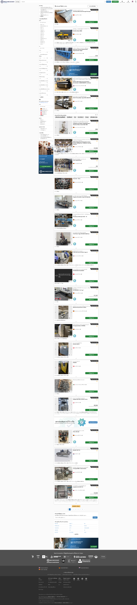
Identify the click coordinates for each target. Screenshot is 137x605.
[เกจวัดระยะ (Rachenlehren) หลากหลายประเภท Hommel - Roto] (63, 183)
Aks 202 (56, 523)
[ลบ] (105, 2)
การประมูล (43, 130)
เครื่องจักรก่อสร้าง (44, 15)
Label (70, 525)
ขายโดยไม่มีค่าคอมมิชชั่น (46, 166)
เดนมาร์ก (44, 114)
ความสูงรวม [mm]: (42, 72)
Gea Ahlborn (80, 117)
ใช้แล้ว (42, 122)
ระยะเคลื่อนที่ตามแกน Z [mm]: (44, 89)
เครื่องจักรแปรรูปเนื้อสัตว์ (60, 117)
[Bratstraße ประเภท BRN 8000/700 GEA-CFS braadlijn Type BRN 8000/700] (63, 102)
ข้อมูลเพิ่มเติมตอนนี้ (93, 422)
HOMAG (43, 31)
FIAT (42, 27)
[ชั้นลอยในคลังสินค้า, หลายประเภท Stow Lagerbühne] (63, 165)
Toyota (42, 30)
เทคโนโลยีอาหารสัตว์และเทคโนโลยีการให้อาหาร (81, 574)
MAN (42, 39)
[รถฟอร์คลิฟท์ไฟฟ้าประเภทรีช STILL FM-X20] (63, 436)
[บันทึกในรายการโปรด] (97, 11)
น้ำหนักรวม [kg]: (42, 76)
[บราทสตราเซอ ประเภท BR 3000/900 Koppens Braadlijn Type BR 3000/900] (63, 202)
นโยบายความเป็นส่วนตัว (58, 602)
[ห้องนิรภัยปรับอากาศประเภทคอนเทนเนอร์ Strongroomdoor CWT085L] (63, 330)
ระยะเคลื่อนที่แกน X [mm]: (43, 80)
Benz (42, 24)
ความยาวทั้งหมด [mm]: (43, 64)
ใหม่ (41, 119)
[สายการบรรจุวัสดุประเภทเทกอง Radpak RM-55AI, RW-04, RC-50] (63, 404)
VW (42, 44)
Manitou (43, 42)
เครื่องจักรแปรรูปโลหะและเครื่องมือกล (46, 13)
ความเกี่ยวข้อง (93, 6)
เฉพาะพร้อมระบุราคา (43, 54)
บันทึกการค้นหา (76, 506)
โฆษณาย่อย (44, 128)
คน (84, 523)
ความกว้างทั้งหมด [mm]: (43, 68)
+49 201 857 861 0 (64, 568)
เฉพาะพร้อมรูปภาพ (45, 134)
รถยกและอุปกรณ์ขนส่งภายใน (46, 7)
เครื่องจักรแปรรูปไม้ (45, 11)
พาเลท (85, 525)
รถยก (85, 532)
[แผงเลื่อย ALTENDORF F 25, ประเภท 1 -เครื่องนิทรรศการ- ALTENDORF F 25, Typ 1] (63, 294)
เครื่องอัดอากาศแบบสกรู (95, 117)
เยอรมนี (44, 108)
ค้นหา (109, 1)
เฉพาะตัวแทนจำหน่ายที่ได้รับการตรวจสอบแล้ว (46, 138)
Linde (42, 32)
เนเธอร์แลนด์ (45, 110)
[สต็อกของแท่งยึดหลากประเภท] (63, 385)
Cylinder (56, 530)
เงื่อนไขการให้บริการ (66, 602)
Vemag (86, 117)
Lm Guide (71, 532)
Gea (75, 117)
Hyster (42, 34)
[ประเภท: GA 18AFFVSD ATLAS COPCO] (63, 349)
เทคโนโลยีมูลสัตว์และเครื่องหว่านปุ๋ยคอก (54, 574)
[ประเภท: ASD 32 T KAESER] (63, 367)
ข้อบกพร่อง (42, 124)
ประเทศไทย (43, 102)
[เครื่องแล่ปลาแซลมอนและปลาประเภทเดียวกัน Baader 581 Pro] (63, 455)
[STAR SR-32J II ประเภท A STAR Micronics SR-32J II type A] (63, 257)
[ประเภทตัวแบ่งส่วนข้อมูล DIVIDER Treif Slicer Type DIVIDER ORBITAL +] (63, 238)
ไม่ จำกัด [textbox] (42, 106)
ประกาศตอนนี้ (93, 74)
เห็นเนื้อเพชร (69, 117)
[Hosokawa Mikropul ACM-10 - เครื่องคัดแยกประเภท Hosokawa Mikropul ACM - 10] (63, 220)
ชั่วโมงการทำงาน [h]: (42, 60)
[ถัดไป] (71, 16)
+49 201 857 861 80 (84, 568)
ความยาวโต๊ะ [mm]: (42, 93)
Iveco (42, 35)
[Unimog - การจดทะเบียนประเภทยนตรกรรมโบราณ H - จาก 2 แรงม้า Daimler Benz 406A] (63, 34)
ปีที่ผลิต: (40, 56)
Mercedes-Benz (44, 26)
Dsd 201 (56, 532)
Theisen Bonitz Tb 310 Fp (67, 574)
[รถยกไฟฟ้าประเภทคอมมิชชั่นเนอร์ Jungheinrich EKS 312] (63, 492)
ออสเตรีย (44, 112)
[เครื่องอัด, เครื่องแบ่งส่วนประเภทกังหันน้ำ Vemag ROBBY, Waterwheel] (63, 473)
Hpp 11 (70, 523)
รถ (84, 530)
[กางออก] (76, 25)
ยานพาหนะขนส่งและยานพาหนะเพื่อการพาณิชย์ (47, 9)
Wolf (42, 37)
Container (57, 527)
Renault (43, 41)
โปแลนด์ (44, 111)
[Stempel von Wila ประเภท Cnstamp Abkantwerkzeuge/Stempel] (63, 16)
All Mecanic (57, 525)
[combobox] (46, 106)
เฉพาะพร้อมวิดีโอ (44, 135)
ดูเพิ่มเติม (76, 534)
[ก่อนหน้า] (55, 16)
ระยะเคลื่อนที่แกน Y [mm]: (43, 84)
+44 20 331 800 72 (44, 568)
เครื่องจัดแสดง (43, 121)
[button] (135, 2)
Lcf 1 (70, 527)
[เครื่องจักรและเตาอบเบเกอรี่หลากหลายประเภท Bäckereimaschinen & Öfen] (63, 312)
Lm (70, 530)
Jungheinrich (44, 38)
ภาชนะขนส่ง (86, 527)
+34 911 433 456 (44, 569)
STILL (42, 28)
